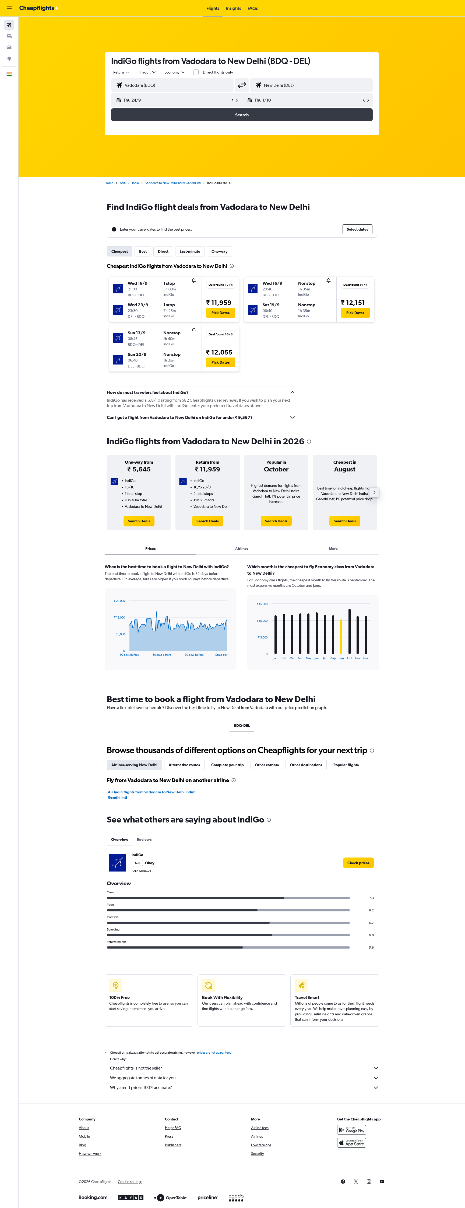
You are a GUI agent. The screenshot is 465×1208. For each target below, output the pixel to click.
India (135, 183)
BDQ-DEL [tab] (242, 725)
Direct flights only (218, 72)
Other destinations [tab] (306, 765)
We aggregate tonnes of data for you (143, 1077)
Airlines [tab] (241, 548)
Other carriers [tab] (267, 765)
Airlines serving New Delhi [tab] (134, 765)
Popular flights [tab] (346, 765)
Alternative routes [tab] (184, 765)
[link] (139, 521)
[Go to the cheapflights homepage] (39, 8)
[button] (9, 8)
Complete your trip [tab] (227, 765)
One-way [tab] (220, 251)
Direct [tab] (163, 251)
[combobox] (121, 72)
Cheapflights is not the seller (136, 1068)
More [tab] (333, 548)
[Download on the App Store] (351, 1143)
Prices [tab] (150, 548)
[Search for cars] (9, 47)
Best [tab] (143, 251)
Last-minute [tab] (190, 251)
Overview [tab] (119, 839)
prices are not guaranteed (214, 1052)
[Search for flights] (9, 24)
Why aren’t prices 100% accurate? (141, 1087)
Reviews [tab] (144, 839)
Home (109, 183)
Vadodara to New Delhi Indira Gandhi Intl (173, 183)
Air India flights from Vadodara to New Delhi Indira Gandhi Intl (152, 795)
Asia (123, 183)
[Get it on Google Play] (351, 1130)
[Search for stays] (9, 36)
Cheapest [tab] (119, 251)
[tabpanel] (242, 622)
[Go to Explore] (9, 58)
